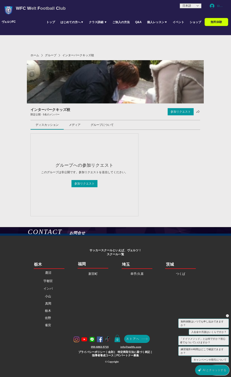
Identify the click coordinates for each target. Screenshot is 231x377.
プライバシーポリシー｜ (93, 351)
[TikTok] (107, 339)
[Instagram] (76, 339)
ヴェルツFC (8, 21)
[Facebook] (100, 339)
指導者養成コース (103, 355)
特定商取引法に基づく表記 (134, 351)
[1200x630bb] (92, 339)
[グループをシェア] (198, 111)
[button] (98, 22)
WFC (21, 8)
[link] (47, 124)
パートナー (127, 355)
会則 (111, 351)
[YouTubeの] (84, 339)
